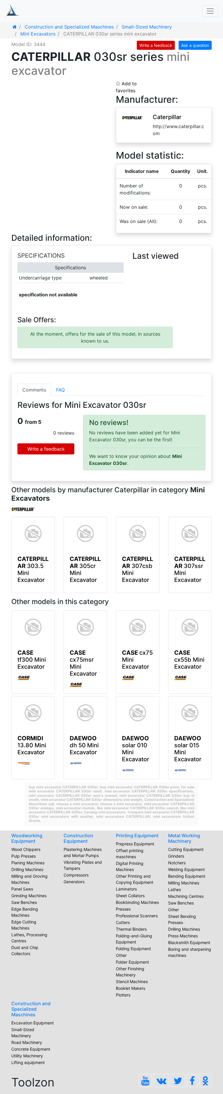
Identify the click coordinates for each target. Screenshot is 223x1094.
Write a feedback (155, 45)
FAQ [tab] (60, 390)
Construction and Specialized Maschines (31, 1009)
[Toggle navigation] (210, 11)
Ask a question (195, 45)
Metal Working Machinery (184, 838)
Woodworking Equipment (26, 838)
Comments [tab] (34, 390)
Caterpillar (167, 117)
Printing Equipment (137, 835)
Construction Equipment (78, 838)
